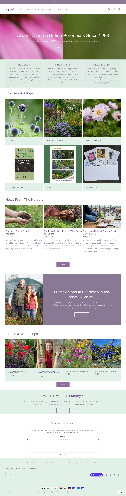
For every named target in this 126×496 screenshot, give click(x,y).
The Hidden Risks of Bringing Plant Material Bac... (99, 232)
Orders (90, 463)
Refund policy (65, 492)
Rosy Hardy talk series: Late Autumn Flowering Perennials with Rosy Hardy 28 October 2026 (48, 372)
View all (63, 265)
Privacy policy (45, 492)
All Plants (11, 140)
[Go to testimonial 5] (65, 454)
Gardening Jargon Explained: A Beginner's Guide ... (20, 232)
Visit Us (63, 410)
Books (48, 187)
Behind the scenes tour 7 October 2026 (105, 371)
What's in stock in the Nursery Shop (55, 463)
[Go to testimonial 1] (60, 454)
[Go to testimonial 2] (61, 454)
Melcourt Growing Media (16, 187)
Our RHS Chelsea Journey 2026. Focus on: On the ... (63, 232)
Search (38, 463)
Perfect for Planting (92, 140)
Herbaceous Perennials (54, 140)
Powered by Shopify (33, 492)
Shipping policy (55, 492)
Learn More (82, 315)
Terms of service (88, 492)
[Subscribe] (41, 474)
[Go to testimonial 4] (64, 454)
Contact (83, 463)
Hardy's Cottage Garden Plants (18, 492)
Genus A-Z (30, 463)
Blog (76, 463)
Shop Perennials (63, 47)
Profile (96, 463)
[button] (28, 9)
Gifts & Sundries (91, 187)
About (71, 463)
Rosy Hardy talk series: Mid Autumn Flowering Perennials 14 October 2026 (18, 371)
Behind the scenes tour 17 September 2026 (77, 371)
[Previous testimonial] (27, 439)
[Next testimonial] (98, 439)
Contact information (76, 492)
